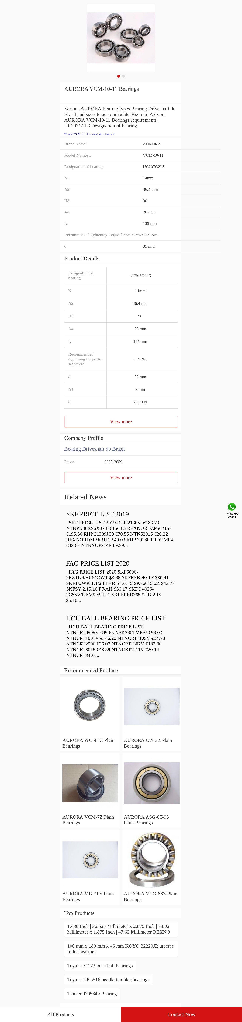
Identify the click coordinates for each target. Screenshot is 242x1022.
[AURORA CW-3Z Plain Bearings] (152, 734)
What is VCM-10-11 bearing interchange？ (89, 133)
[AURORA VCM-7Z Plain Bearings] (90, 811)
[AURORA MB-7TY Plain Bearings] (90, 888)
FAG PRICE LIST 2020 (98, 563)
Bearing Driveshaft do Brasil (94, 449)
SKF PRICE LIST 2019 (97, 514)
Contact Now (181, 1014)
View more (121, 421)
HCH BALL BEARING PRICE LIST (115, 618)
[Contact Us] (232, 511)
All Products (60, 1014)
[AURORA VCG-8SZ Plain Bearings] (152, 888)
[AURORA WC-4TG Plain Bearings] (90, 734)
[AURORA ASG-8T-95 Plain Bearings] (152, 811)
